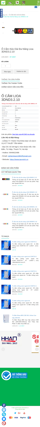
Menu (38, 4)
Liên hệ (23, 4)
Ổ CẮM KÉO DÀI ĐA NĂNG (17, 15)
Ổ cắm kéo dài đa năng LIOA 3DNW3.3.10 (24, 221)
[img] (10, 3)
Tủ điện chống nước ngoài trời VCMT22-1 (24, 286)
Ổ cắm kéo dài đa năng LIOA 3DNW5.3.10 (24, 192)
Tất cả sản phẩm (17, 4)
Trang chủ (4, 15)
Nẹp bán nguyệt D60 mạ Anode (23, 134)
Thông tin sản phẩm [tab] (10, 79)
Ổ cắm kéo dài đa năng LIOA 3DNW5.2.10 (24, 207)
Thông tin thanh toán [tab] (11, 83)
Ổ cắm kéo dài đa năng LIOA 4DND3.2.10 (24, 177)
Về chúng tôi (10, 4)
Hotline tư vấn (21, 71)
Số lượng (5, 61)
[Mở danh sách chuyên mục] (38, 2)
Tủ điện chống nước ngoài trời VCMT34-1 (24, 242)
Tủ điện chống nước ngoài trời (21, 300)
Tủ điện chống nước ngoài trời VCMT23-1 (24, 271)
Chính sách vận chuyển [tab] (12, 87)
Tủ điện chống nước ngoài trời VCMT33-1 (24, 256)
